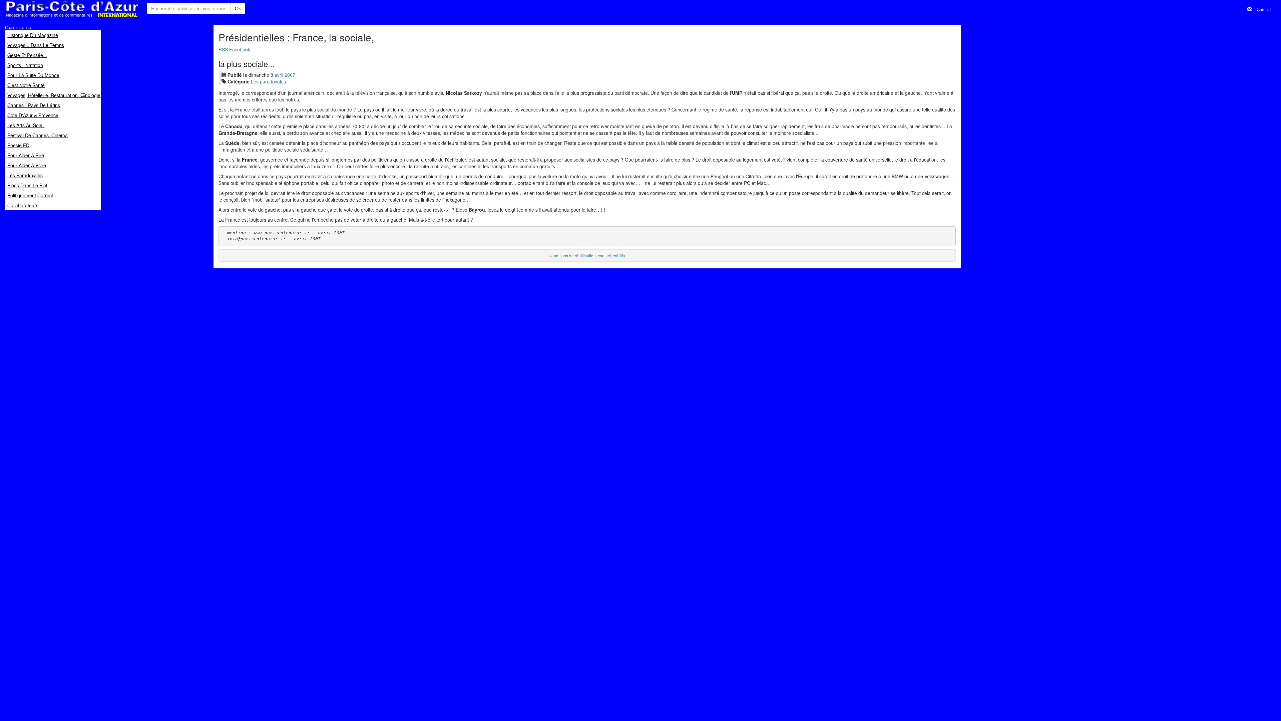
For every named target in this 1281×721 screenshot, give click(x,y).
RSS (223, 49)
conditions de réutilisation (572, 255)
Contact (1261, 8)
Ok (238, 8)
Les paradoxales (268, 81)
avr (279, 74)
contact (604, 255)
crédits (619, 255)
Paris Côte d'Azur (57, 17)
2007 (290, 74)
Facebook (239, 49)
